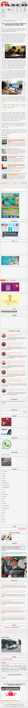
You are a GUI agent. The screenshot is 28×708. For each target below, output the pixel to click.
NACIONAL (4, 503)
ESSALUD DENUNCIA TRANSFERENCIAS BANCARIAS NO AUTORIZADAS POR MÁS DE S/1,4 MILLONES (16, 390)
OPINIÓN (3, 510)
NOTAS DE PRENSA (5, 505)
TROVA (3, 522)
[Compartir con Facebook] (6, 135)
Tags (7, 280)
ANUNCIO (4, 473)
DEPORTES (4, 480)
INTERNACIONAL (5, 494)
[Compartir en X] (4, 135)
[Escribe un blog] (3, 135)
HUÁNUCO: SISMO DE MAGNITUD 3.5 (14, 148)
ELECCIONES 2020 (5, 483)
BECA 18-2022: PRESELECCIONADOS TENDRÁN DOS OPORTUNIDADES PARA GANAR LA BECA (14, 24)
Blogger (22, 704)
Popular (3, 280)
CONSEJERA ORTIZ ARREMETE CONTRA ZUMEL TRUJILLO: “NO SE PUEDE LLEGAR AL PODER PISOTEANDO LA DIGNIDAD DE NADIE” (11, 608)
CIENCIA (3, 476)
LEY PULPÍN (4, 496)
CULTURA (4, 478)
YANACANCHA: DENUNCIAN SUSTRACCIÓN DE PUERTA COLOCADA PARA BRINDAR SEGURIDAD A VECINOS (17, 335)
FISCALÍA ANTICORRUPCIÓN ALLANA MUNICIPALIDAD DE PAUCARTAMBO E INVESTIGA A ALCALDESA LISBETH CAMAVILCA (13, 592)
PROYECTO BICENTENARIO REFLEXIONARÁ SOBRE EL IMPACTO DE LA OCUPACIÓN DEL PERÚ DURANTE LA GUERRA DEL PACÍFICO (16, 165)
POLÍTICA (4, 512)
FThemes (22, 706)
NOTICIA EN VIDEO (5, 508)
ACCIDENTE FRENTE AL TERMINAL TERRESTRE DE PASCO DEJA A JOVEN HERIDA (15, 353)
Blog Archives (13, 280)
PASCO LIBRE (13, 704)
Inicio (15, 182)
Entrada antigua (24, 182)
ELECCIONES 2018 (5, 485)
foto (3, 489)
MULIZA (3, 501)
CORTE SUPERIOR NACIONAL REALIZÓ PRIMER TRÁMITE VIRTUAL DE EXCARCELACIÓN (17, 174)
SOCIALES (4, 519)
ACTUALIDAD (4, 471)
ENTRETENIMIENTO (6, 487)
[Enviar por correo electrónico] (2, 135)
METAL (3, 499)
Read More (7, 146)
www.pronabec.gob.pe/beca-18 (7, 107)
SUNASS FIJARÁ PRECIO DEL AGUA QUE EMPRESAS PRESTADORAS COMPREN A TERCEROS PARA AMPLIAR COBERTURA (17, 140)
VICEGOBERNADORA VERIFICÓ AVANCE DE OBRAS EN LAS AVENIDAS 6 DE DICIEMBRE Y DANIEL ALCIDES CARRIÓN (17, 371)
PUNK (3, 515)
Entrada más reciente (5, 182)
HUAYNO (3, 492)
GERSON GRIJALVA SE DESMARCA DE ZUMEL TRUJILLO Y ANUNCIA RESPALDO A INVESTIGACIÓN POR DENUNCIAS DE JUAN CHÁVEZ (13, 548)
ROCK (3, 517)
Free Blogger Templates (13, 706)
